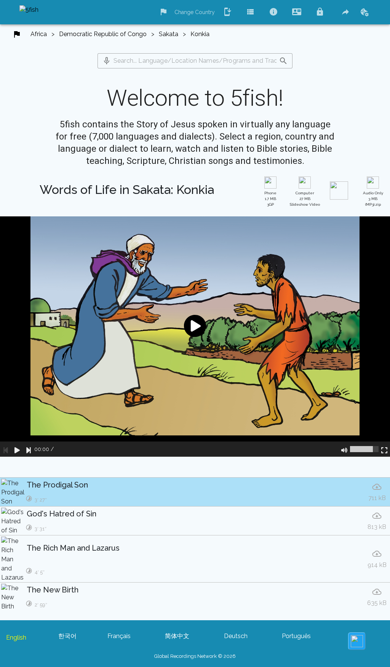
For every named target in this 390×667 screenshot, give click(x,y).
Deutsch (236, 636)
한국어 (67, 636)
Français (119, 636)
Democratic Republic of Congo (103, 34)
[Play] (17, 449)
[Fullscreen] (384, 449)
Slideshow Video (305, 198)
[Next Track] (28, 449)
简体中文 (177, 636)
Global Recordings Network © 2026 (195, 656)
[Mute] (344, 449)
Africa (38, 34)
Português (296, 636)
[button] (106, 60)
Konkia (199, 34)
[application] (195, 336)
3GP (270, 198)
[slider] (364, 449)
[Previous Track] (5, 449)
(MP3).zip (373, 198)
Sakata (168, 34)
